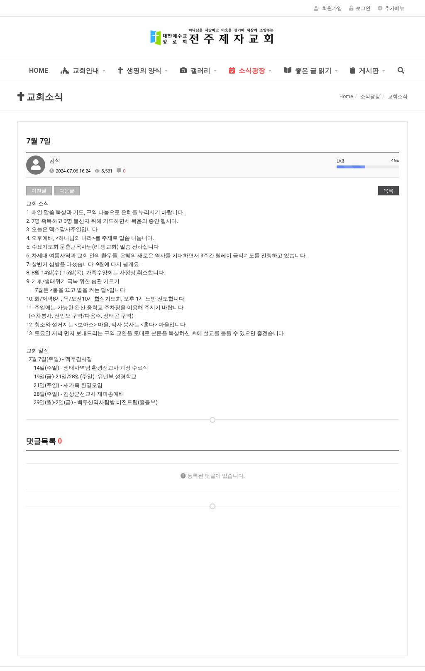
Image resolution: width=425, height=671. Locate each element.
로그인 (363, 8)
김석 (54, 161)
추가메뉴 (395, 8)
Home (346, 96)
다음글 (66, 191)
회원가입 (332, 8)
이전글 (39, 191)
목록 (388, 191)
